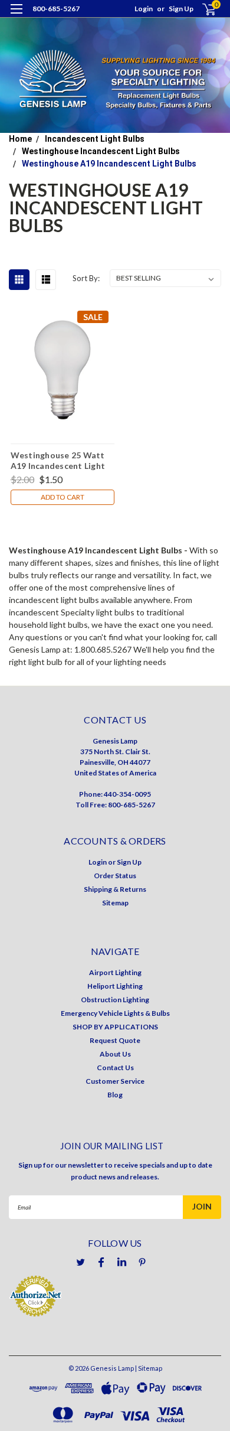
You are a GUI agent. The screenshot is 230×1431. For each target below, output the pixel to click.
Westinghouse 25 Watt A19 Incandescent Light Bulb (58, 460)
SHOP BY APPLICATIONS (115, 1026)
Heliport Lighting (115, 986)
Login (143, 8)
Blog (115, 1094)
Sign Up (181, 8)
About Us (115, 1053)
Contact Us (115, 1067)
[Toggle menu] (16, 16)
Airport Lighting (115, 972)
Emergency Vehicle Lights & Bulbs (115, 1013)
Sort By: (86, 278)
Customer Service (115, 1081)
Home (20, 139)
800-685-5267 (56, 8)
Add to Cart (62, 497)
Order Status (115, 875)
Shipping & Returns (115, 889)
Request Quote (115, 1040)
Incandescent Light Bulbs (94, 139)
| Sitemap (148, 1368)
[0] (201, 9)
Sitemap (115, 902)
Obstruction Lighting (115, 999)
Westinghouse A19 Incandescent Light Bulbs (109, 163)
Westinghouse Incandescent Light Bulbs (101, 151)
